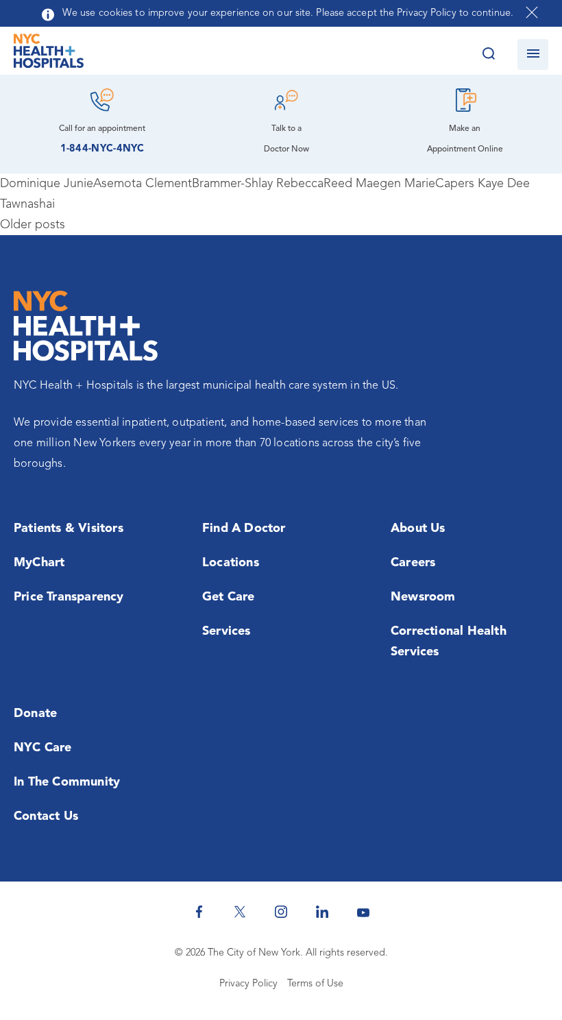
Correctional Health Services (448, 641)
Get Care (228, 597)
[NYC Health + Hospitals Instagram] (281, 912)
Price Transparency (69, 597)
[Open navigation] (532, 54)
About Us (418, 528)
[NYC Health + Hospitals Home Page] (49, 54)
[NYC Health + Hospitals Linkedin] (322, 912)
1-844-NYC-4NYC (102, 149)
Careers (413, 563)
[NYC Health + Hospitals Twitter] (240, 912)
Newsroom (423, 597)
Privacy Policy (248, 984)
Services (226, 631)
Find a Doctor (244, 528)
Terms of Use (315, 984)
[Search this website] (488, 54)
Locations (230, 563)
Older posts (32, 225)
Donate (35, 713)
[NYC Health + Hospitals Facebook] (199, 912)
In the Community (67, 782)
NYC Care (43, 748)
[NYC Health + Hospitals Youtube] (363, 912)
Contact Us (46, 816)
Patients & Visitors (68, 528)
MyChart (39, 563)
